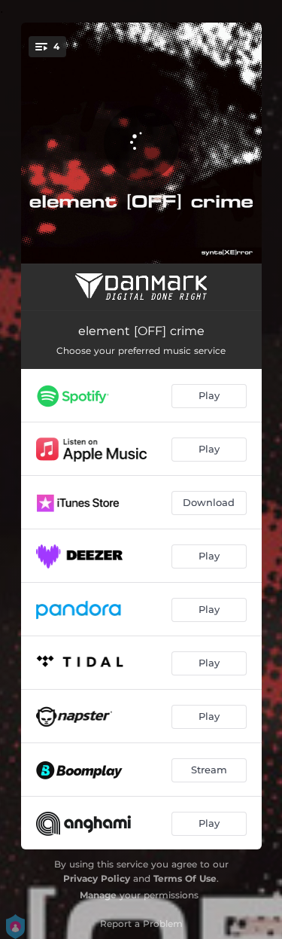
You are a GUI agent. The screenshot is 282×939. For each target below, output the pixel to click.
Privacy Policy (96, 878)
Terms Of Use (185, 878)
